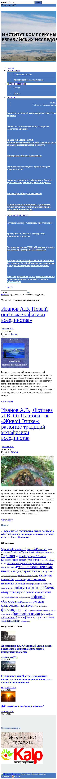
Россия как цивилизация (21, 563)
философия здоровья (28, 610)
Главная (5, 294)
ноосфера (29, 584)
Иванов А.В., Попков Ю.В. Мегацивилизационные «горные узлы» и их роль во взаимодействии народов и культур (31, 142)
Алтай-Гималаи (37, 549)
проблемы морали (25, 587)
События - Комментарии (44, 105)
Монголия (34, 559)
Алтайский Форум (36, 552)
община (38, 584)
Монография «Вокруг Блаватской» (24, 155)
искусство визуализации (9, 576)
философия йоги (6, 614)
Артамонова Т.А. (9, 657)
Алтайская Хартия (19, 552)
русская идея (27, 602)
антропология (44, 563)
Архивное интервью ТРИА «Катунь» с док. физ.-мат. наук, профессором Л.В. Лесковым (31, 248)
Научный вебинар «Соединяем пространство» (30, 223)
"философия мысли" (13, 549)
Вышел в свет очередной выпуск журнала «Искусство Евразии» (28, 127)
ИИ (16, 556)
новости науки (13, 583)
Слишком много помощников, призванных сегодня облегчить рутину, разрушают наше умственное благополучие (28, 207)
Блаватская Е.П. (50, 552)
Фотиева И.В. (7, 711)
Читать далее (7, 401)
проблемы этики (24, 597)
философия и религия (46, 610)
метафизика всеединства (28, 576)
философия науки (26, 614)
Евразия (8, 555)
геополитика (8, 567)
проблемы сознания (34, 592)
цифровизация (25, 621)
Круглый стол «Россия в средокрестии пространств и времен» (26, 235)
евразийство (31, 571)
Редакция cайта (8, 687)
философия (10, 609)
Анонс (53, 102)
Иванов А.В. (8, 328)
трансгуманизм (41, 606)
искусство (48, 571)
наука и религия (34, 579)
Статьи (14, 452)
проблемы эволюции (9, 597)
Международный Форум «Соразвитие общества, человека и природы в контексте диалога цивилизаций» (31, 279)
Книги (14, 334)
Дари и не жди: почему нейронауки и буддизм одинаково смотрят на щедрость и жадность (29, 181)
